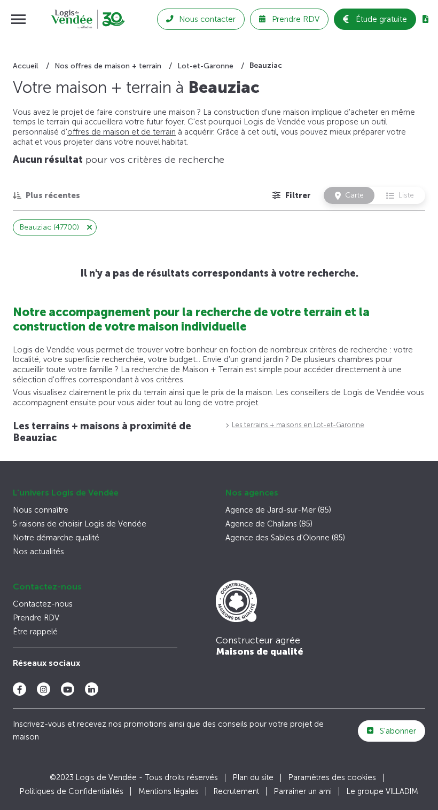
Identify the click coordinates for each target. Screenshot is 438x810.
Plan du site (253, 777)
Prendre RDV (36, 618)
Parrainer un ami (303, 791)
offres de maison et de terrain (121, 132)
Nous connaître (40, 510)
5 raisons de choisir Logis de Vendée (79, 524)
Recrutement (236, 791)
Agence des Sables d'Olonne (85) (285, 537)
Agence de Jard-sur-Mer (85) (278, 510)
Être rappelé (35, 631)
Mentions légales (168, 791)
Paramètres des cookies (332, 777)
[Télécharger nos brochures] (425, 19)
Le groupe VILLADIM (382, 791)
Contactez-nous (47, 586)
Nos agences (251, 492)
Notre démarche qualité (56, 537)
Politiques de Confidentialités (71, 791)
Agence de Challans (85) (268, 524)
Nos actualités (38, 551)
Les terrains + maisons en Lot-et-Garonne (298, 425)
